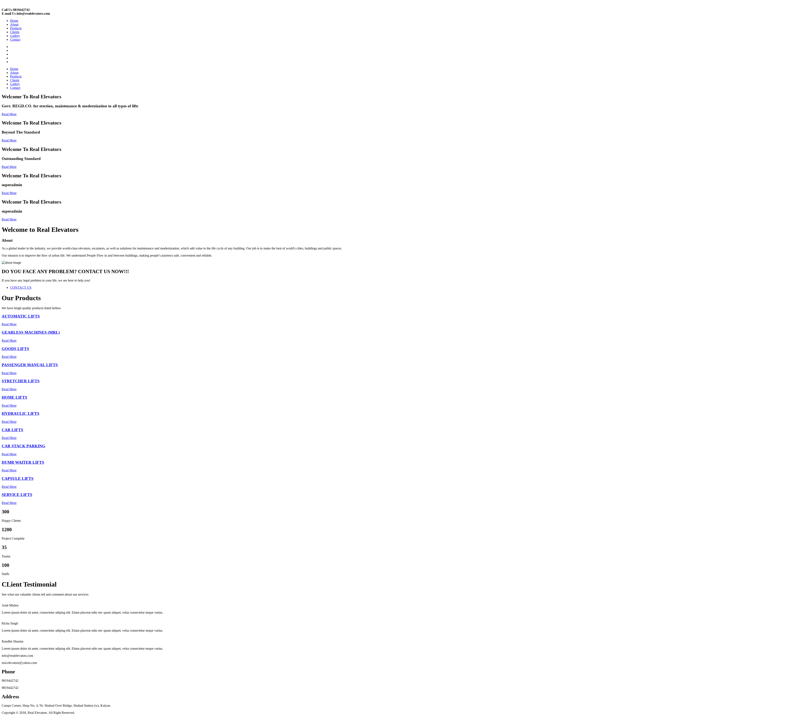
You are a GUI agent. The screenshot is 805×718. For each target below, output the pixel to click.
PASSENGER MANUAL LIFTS (30, 365)
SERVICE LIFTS (17, 494)
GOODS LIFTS (15, 349)
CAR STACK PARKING (23, 446)
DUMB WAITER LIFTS (23, 462)
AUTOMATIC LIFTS (21, 316)
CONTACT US (20, 287)
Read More (9, 114)
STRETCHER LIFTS (21, 381)
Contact (15, 39)
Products (16, 28)
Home (14, 20)
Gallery (15, 36)
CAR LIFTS (12, 430)
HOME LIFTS (14, 397)
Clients (14, 32)
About (14, 24)
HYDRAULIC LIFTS (20, 413)
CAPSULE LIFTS (18, 478)
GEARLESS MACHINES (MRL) (31, 332)
